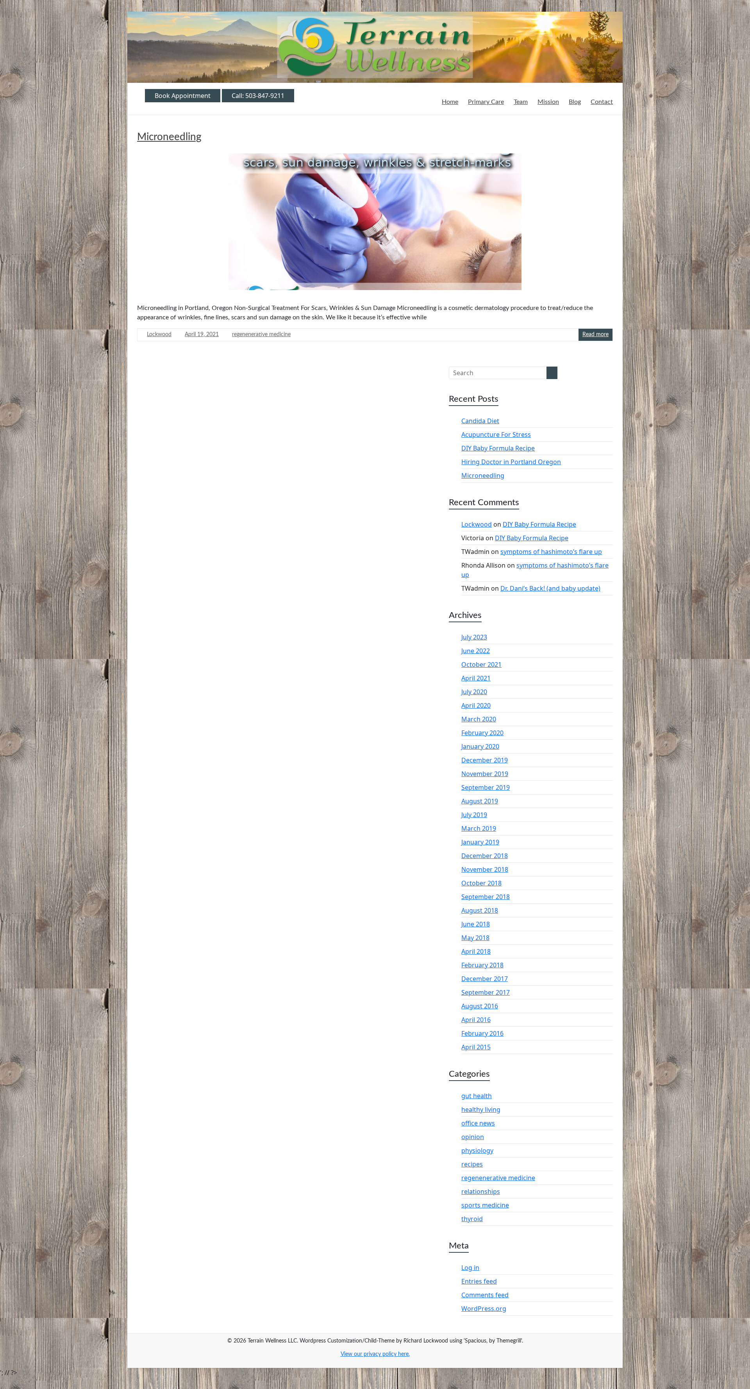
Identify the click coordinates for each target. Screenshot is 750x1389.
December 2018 (484, 855)
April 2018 (476, 951)
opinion (472, 1137)
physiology (477, 1150)
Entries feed (479, 1281)
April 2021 (476, 678)
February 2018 (482, 965)
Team (521, 102)
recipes (472, 1164)
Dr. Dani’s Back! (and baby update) (550, 588)
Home (450, 102)
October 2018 (481, 883)
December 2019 (484, 760)
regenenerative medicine (261, 334)
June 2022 (475, 650)
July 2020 (474, 691)
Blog (575, 102)
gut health (476, 1096)
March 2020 (478, 719)
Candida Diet (480, 421)
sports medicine (485, 1205)
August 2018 (479, 910)
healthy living (480, 1109)
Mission (548, 102)
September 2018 (485, 896)
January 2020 (480, 746)
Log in (470, 1267)
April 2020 (476, 705)
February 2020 (482, 732)
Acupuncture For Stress (496, 434)
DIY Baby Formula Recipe (498, 448)
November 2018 (484, 869)
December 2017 (484, 978)
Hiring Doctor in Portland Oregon (511, 462)
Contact (602, 102)
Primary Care (486, 102)
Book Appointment (183, 95)
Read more (595, 334)
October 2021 (481, 664)
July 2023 (474, 637)
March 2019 (478, 828)
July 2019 (474, 814)
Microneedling (169, 137)
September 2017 (485, 992)
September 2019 (485, 787)
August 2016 (479, 1006)
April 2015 (476, 1047)
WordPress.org (483, 1308)
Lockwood (159, 334)
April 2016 (476, 1019)
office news (478, 1123)
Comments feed (485, 1295)
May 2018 (475, 937)
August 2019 (479, 801)
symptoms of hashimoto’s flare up (551, 551)
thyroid (472, 1218)
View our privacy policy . (375, 1354)
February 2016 (482, 1033)
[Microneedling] (375, 225)
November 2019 (484, 773)
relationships (480, 1191)
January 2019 (480, 842)
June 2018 (475, 924)
